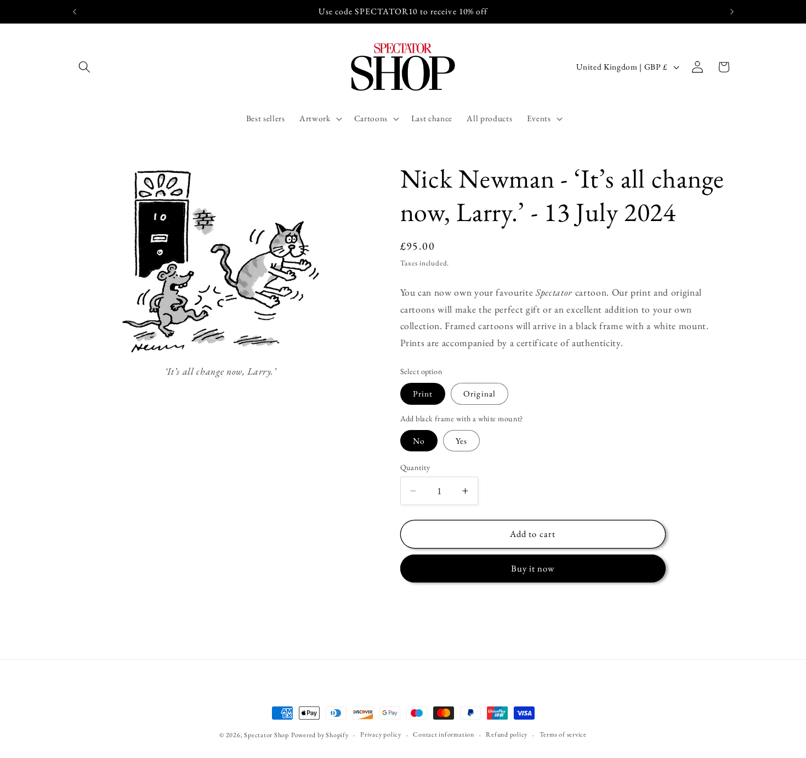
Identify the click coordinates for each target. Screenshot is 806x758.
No (419, 440)
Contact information (443, 733)
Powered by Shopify (320, 735)
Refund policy (506, 733)
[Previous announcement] (75, 11)
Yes (461, 440)
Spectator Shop (266, 735)
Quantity (415, 467)
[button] (84, 67)
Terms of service (563, 733)
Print (423, 393)
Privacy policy (380, 733)
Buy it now (533, 568)
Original (479, 393)
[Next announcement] (732, 11)
